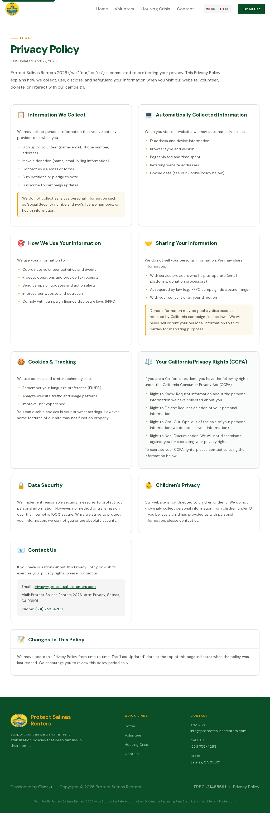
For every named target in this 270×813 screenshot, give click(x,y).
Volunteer (124, 9)
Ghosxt (45, 787)
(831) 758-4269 (49, 609)
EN (213, 9)
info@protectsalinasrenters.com (218, 731)
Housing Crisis (155, 9)
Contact (185, 9)
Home (102, 9)
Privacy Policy (246, 787)
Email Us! (251, 9)
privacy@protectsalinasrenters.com (64, 586)
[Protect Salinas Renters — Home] (12, 9)
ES (227, 9)
